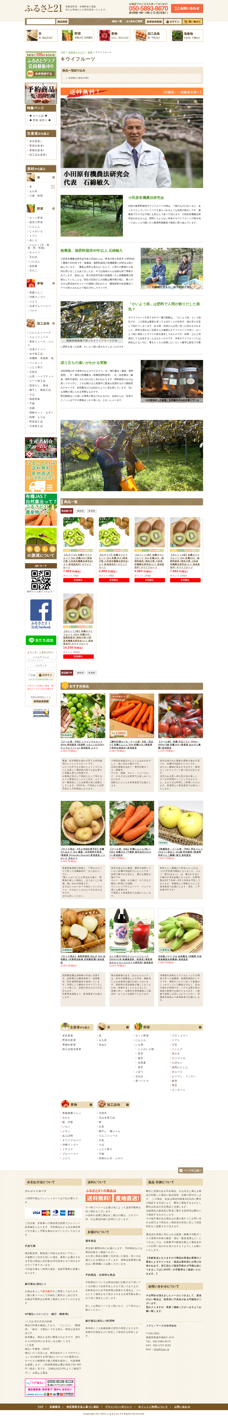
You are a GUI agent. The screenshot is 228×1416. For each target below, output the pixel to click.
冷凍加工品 (36, 426)
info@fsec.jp (161, 1349)
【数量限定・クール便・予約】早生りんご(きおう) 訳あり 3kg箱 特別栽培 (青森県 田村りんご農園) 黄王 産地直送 (180, 852)
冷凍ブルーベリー (40, 306)
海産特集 (34, 399)
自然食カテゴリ (76, 52)
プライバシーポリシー (118, 1406)
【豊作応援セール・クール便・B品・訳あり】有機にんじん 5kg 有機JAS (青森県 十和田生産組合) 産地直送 (131, 744)
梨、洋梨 (67, 1122)
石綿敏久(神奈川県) (78, 78)
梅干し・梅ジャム (109, 1131)
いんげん (34, 261)
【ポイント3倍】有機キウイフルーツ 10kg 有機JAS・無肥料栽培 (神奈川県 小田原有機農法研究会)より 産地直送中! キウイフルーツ (78, 637)
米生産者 (34, 141)
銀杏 (174, 1080)
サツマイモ (178, 1058)
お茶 (101, 1126)
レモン (66, 1131)
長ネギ (176, 1053)
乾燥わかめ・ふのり (111, 1158)
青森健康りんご (71, 1113)
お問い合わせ (182, 1406)
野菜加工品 (36, 421)
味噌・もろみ (37, 417)
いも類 (139, 1044)
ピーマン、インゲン (184, 1076)
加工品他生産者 (71, 1049)
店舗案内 (55, 1406)
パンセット (36, 362)
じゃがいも (36, 231)
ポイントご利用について (153, 1406)
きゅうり (177, 1071)
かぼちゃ (177, 1062)
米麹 (32, 408)
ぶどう (33, 301)
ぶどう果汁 (36, 367)
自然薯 (33, 266)
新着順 (91, 511)
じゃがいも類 (146, 1049)
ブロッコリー (180, 1035)
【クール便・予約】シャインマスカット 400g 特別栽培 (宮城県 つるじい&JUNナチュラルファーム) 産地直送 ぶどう (83, 744)
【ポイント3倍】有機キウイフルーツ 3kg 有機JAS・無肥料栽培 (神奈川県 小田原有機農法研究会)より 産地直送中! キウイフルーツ (149, 561)
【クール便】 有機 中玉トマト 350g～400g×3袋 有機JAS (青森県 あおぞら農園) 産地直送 (179, 744)
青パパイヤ (142, 1080)
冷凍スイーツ (37, 349)
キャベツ (34, 252)
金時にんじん (180, 1067)
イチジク (67, 1149)
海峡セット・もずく (41, 412)
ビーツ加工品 (37, 380)
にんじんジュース (40, 332)
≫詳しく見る (40, 1372)
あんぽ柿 (67, 1135)
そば (32, 394)
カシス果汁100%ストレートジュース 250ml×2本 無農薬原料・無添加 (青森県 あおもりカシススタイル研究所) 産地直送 (131, 959)
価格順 (80, 511)
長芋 (140, 1053)
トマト (33, 235)
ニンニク (177, 1049)
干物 (32, 403)
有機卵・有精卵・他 (41, 358)
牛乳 (101, 1140)
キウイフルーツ (71, 1140)
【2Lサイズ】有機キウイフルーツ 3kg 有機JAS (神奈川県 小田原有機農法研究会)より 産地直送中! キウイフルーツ (114, 561)
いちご (66, 1126)
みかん (66, 1117)
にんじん (34, 226)
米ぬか (103, 1044)
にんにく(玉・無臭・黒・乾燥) (38, 246)
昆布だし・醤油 (38, 385)
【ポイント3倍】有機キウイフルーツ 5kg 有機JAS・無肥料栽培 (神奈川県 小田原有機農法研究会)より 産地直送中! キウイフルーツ (185, 561)
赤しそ (33, 240)
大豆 (174, 1044)
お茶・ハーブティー (41, 376)
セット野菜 (36, 217)
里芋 (140, 1067)
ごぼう (139, 1071)
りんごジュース (38, 337)
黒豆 (174, 1085)
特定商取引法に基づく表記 (83, 1406)
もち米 (33, 191)
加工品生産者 (37, 154)
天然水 (33, 371)
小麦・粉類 (36, 195)
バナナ (33, 310)
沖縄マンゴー (37, 297)
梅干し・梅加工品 (40, 389)
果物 (90, 52)
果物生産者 (36, 150)
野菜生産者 (36, 145)
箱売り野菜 (36, 222)
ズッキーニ (178, 1089)
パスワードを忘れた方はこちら (40, 679)
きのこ (33, 270)
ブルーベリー (70, 1153)
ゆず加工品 (36, 353)
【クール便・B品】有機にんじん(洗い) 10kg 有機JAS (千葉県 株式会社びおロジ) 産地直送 (130, 852)
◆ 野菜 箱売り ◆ (40, 120)
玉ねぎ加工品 (107, 1117)
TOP (63, 52)
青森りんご (36, 292)
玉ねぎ (33, 256)
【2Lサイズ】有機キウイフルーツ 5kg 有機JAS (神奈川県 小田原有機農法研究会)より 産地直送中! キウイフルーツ (78, 561)
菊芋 (140, 1058)
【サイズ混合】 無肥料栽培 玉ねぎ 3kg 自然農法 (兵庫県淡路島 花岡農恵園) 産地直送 (83, 959)
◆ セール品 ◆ (38, 115)
